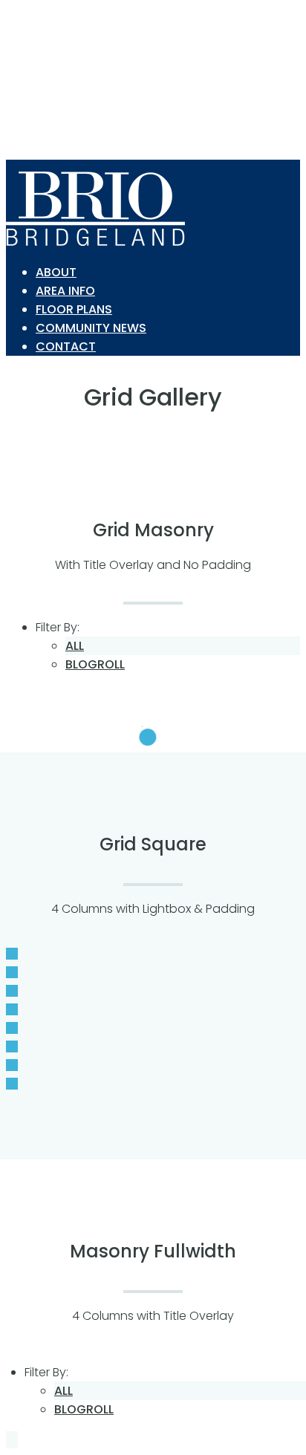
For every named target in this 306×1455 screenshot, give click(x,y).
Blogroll (95, 664)
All (74, 645)
